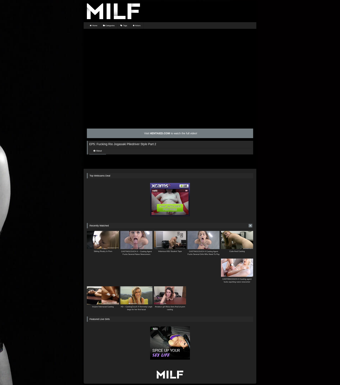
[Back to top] (332, 377)
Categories (110, 25)
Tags (125, 25)
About (99, 151)
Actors (138, 25)
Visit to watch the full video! (170, 133)
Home (94, 25)
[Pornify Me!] (113, 11)
